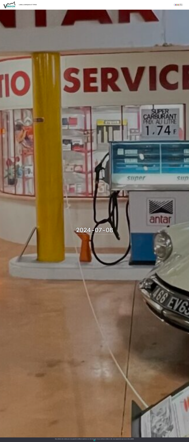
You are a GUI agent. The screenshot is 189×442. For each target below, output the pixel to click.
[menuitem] (176, 5)
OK (94, 440)
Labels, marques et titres (28, 4)
